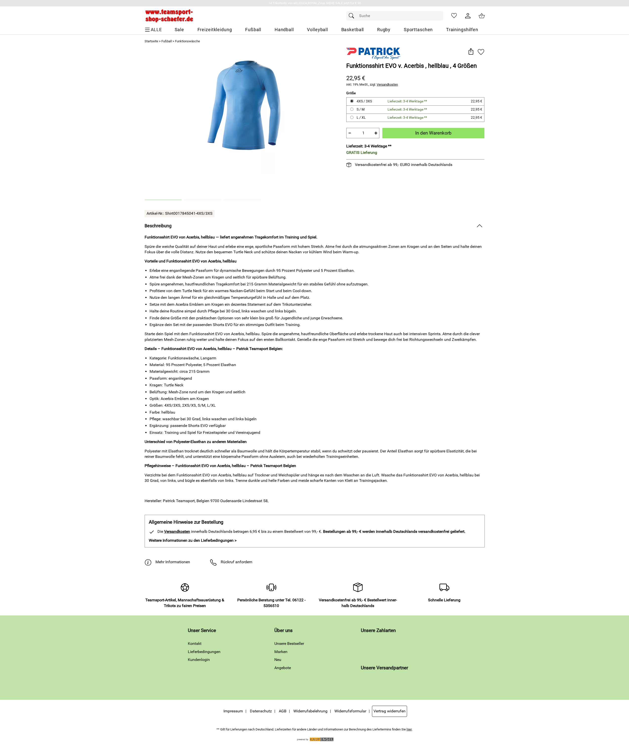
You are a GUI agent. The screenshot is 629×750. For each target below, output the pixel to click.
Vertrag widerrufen (389, 711)
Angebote (282, 667)
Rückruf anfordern (236, 562)
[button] (471, 51)
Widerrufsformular (350, 711)
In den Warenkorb (433, 133)
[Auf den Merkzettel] (481, 51)
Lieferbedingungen (204, 651)
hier (409, 729)
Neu (277, 659)
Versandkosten (387, 84)
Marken (280, 651)
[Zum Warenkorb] (482, 16)
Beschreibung (158, 225)
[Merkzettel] (454, 16)
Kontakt (194, 643)
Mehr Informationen (172, 562)
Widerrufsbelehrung (310, 711)
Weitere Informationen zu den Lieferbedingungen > (193, 540)
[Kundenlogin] (468, 16)
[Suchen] (352, 16)
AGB (282, 711)
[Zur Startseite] (169, 15)
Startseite (151, 41)
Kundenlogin (199, 659)
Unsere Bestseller (289, 643)
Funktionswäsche (187, 41)
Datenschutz (261, 711)
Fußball (166, 41)
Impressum (233, 711)
